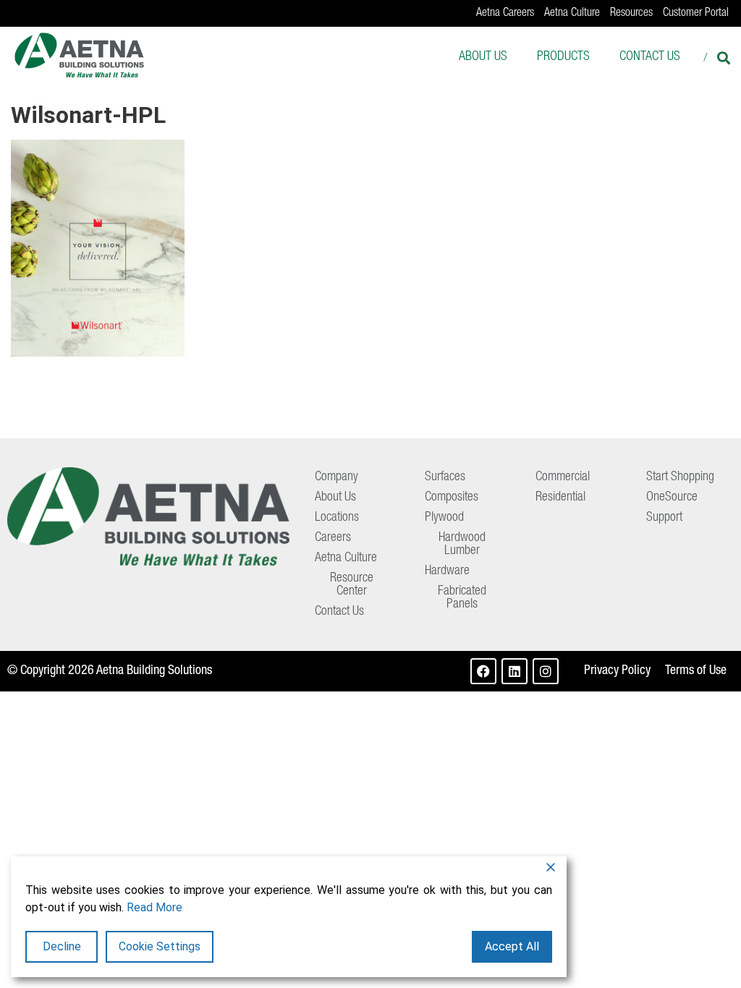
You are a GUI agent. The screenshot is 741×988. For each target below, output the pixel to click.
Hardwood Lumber (462, 545)
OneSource (672, 497)
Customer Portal (696, 14)
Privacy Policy (617, 671)
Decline (62, 946)
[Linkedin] (514, 671)
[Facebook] (483, 671)
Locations (337, 517)
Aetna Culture (572, 14)
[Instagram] (546, 671)
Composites (451, 497)
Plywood (444, 517)
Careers (333, 538)
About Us (483, 57)
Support (664, 517)
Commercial (562, 477)
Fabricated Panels (462, 598)
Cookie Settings (159, 946)
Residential (560, 497)
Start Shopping (680, 477)
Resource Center (351, 585)
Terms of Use (696, 671)
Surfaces (445, 477)
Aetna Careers (505, 14)
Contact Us (649, 57)
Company (336, 477)
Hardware (447, 571)
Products (563, 57)
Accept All (512, 946)
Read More (154, 907)
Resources (631, 14)
